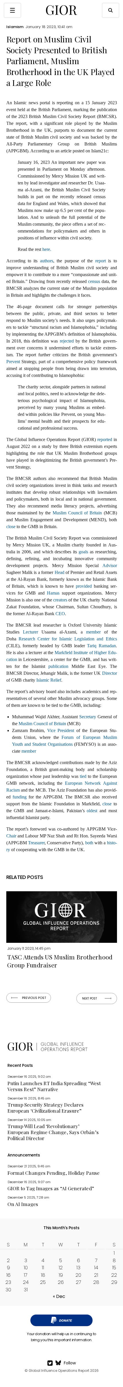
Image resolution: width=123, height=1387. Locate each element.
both (89, 842)
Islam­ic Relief (48, 680)
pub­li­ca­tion (58, 666)
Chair (11, 835)
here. (46, 249)
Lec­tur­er (30, 631)
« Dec (59, 1296)
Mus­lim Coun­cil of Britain (77, 512)
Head (59, 572)
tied (83, 776)
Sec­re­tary (87, 716)
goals (83, 551)
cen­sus (94, 281)
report (100, 260)
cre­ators (60, 599)
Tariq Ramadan (101, 645)
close (11, 526)
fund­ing (20, 796)
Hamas (53, 593)
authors (46, 260)
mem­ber (93, 631)
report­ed (104, 439)
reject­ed (67, 341)
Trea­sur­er (36, 842)
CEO (60, 613)
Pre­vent (13, 361)
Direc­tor (109, 673)
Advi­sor (109, 565)
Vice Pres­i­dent (60, 730)
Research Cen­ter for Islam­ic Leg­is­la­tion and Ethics (68, 638)
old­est (92, 810)
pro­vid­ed (84, 586)
